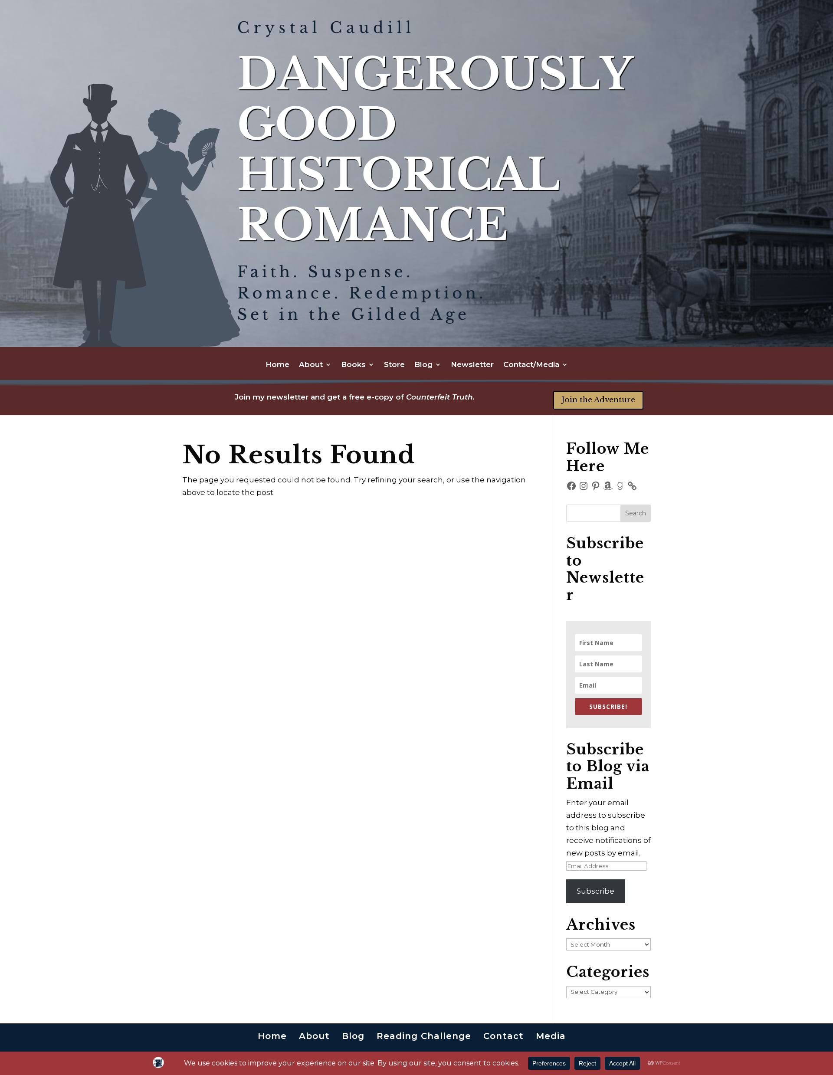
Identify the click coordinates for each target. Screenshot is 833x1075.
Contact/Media (531, 365)
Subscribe (595, 891)
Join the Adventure (598, 399)
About (311, 365)
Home (277, 365)
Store (394, 365)
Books (353, 365)
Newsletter (472, 365)
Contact (503, 1036)
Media (551, 1036)
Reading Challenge (424, 1036)
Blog (423, 365)
